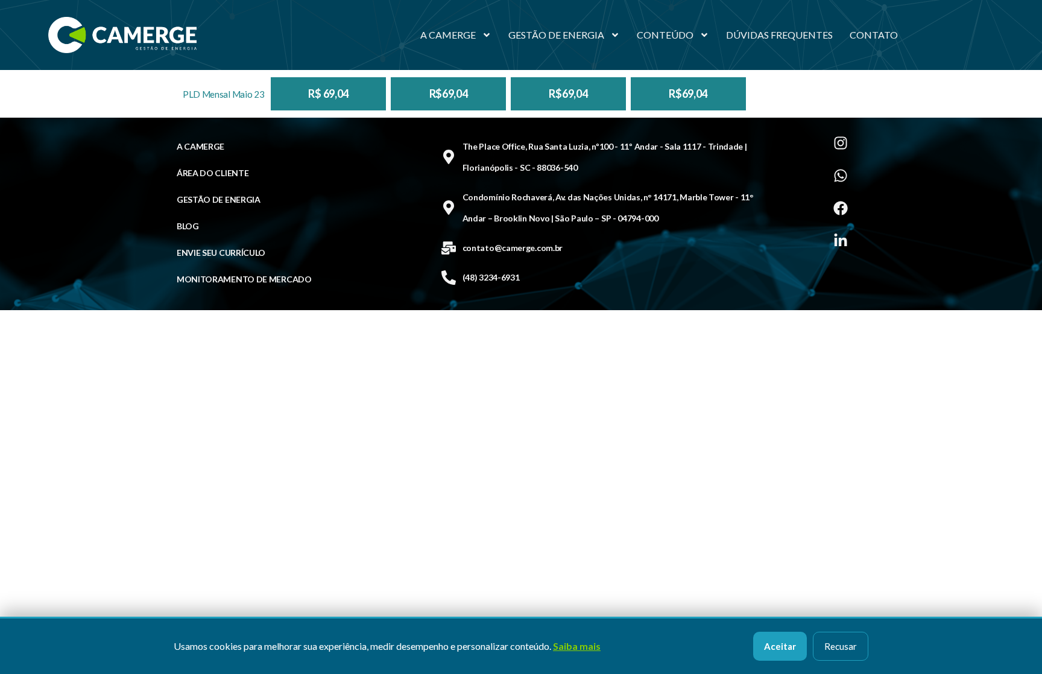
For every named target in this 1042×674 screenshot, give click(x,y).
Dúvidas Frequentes (779, 34)
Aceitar (780, 646)
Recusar (840, 646)
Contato (874, 34)
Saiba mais (577, 646)
